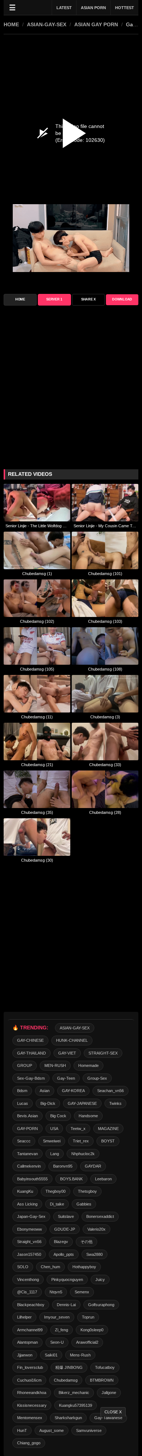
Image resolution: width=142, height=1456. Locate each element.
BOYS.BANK (71, 1179)
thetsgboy (87, 1191)
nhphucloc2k (83, 1154)
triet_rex (81, 1141)
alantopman (27, 1342)
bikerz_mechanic (74, 1392)
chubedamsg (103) (105, 621)
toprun (88, 1317)
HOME (11, 24)
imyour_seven (57, 1317)
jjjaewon (24, 1355)
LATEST (64, 7)
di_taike (57, 1204)
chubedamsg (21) (37, 764)
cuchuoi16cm (29, 1380)
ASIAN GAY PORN (96, 24)
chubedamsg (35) (37, 812)
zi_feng (61, 1330)
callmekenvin (29, 1166)
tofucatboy (105, 1367)
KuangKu (25, 1191)
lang (54, 1154)
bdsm (22, 1090)
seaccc (24, 1141)
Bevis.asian (27, 1116)
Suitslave (66, 1216)
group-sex (97, 1078)
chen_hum (50, 1267)
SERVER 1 (54, 299)
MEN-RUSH (55, 1065)
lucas (22, 1103)
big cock (58, 1116)
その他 (86, 1241)
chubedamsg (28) (105, 812)
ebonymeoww (29, 1229)
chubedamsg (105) (37, 669)
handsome (88, 1116)
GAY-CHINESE (30, 1040)
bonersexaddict (100, 1216)
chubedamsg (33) (105, 764)
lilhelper (24, 1317)
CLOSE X (113, 1412)
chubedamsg (66, 1380)
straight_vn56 (29, 1241)
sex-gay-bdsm (31, 1078)
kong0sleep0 (91, 1330)
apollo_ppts (64, 1254)
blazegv (61, 1241)
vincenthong (28, 1279)
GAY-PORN (27, 1128)
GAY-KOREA (73, 1090)
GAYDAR (93, 1166)
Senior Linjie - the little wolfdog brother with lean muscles (36, 526)
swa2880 (94, 1254)
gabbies (83, 1204)
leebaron (103, 1179)
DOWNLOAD (122, 299)
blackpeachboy (30, 1304)
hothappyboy (84, 1267)
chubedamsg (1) (37, 573)
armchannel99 (30, 1330)
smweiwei (51, 1141)
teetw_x (78, 1128)
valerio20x (96, 1229)
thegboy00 (56, 1191)
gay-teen (66, 1078)
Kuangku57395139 (75, 1405)
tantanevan (27, 1154)
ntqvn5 (56, 1292)
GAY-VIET (67, 1053)
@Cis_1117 (27, 1292)
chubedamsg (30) (37, 860)
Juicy (100, 1279)
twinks (115, 1103)
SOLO (22, 1267)
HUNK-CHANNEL (72, 1040)
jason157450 (29, 1254)
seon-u (57, 1342)
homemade (88, 1065)
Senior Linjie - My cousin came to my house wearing (105, 526)
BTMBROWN (102, 1380)
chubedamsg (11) (37, 717)
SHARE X (88, 299)
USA (54, 1128)
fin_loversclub (30, 1367)
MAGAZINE (108, 1128)
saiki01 (51, 1355)
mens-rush (80, 1355)
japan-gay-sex (31, 1216)
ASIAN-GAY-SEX (46, 24)
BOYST (108, 1141)
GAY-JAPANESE (82, 1103)
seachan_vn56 (110, 1090)
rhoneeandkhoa (31, 1392)
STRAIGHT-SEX (103, 1053)
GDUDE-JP (64, 1229)
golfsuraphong (101, 1304)
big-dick (47, 1103)
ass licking (27, 1204)
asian (45, 1090)
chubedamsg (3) (105, 717)
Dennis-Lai (66, 1304)
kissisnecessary (32, 1405)
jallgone (109, 1392)
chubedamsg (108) (105, 669)
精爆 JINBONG (69, 1367)
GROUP (24, 1065)
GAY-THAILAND (31, 1053)
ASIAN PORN (93, 7)
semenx (82, 1292)
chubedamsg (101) (105, 573)
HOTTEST (124, 7)
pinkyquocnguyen (67, 1279)
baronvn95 (62, 1166)
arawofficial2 (87, 1342)
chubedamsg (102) (37, 621)
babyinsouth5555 (32, 1179)
